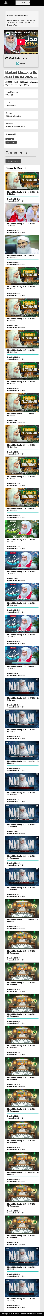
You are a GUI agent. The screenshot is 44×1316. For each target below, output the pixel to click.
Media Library (23, 16)
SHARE (10, 142)
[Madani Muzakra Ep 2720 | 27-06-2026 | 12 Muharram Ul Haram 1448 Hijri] (22, 877)
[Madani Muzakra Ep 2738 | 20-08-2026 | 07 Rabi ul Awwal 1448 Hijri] (22, 307)
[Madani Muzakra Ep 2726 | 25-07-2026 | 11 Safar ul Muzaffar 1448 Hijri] (22, 687)
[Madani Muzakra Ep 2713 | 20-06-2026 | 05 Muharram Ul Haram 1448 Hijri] (22, 1098)
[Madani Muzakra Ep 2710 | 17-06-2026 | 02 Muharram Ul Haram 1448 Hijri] (22, 1193)
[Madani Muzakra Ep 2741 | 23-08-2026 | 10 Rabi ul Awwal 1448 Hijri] (22, 212)
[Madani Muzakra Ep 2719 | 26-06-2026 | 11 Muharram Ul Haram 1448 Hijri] (22, 908)
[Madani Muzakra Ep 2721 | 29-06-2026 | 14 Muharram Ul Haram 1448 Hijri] (22, 845)
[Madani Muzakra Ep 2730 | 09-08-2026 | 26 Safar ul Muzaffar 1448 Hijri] (22, 560)
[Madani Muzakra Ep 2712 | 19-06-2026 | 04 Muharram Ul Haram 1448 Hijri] (22, 1130)
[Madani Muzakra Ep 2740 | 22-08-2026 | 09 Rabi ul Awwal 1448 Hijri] (22, 244)
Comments (13, 161)
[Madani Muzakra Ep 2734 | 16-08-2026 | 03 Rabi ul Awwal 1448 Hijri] (22, 434)
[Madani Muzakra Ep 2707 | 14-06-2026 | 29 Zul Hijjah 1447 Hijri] (22, 1288)
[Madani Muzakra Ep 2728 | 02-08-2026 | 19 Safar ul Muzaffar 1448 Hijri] (22, 624)
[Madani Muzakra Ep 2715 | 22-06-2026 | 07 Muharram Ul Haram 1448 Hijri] (22, 1035)
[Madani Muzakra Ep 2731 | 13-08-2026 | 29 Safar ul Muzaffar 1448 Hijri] (22, 529)
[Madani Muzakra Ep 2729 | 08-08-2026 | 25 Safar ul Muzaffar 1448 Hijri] (22, 592)
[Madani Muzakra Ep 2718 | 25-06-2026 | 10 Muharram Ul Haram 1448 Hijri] (22, 940)
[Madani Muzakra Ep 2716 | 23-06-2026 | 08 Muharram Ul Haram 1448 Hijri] (22, 1003)
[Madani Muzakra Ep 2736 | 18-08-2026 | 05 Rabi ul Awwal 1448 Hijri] (22, 371)
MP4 (9, 139)
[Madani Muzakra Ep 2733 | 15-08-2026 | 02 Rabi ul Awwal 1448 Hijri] (22, 465)
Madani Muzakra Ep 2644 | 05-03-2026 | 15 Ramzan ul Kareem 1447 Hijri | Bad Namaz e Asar (21, 22)
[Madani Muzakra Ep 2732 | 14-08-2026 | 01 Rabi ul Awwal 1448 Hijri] (22, 497)
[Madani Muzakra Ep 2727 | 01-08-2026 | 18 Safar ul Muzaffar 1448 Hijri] (22, 655)
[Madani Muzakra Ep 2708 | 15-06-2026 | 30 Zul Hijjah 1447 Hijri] (22, 1256)
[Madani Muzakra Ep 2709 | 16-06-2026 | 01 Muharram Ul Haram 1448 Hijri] (22, 1224)
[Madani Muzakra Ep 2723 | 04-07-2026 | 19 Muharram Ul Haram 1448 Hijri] (22, 782)
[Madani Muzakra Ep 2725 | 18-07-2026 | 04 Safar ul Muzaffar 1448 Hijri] (22, 718)
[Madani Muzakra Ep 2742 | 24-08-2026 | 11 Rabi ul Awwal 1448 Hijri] (22, 181)
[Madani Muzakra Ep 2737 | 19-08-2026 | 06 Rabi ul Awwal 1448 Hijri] (22, 339)
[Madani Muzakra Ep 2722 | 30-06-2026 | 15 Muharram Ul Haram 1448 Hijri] (22, 813)
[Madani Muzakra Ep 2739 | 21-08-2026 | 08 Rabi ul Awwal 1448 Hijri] (22, 276)
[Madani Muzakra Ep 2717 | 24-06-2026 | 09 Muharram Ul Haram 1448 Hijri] (22, 971)
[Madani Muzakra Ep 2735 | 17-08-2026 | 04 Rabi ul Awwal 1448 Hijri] (22, 402)
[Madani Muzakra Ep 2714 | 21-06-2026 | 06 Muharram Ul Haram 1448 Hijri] (22, 1066)
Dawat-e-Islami (12, 16)
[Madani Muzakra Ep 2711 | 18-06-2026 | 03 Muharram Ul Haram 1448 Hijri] (22, 1161)
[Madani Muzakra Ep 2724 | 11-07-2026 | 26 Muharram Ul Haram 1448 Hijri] (22, 750)
